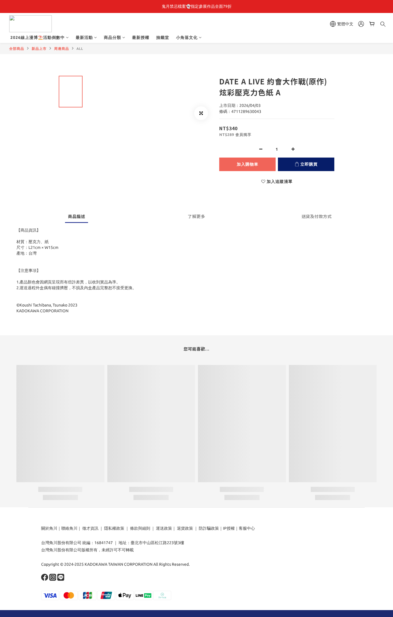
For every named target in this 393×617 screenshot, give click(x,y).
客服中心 (247, 528)
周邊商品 (61, 48)
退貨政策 (185, 528)
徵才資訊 (90, 528)
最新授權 (140, 37)
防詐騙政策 (208, 528)
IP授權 (229, 528)
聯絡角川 (69, 528)
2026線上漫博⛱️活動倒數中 (37, 37)
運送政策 (164, 528)
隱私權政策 (114, 528)
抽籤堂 (162, 37)
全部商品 (16, 48)
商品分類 (112, 37)
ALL (80, 48)
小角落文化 (187, 37)
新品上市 (39, 48)
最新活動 (84, 37)
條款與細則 (140, 528)
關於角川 (49, 528)
